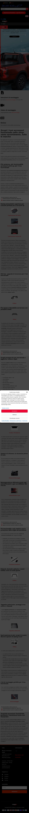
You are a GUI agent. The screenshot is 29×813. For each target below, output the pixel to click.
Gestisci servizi (5, 408)
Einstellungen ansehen (14, 418)
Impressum (24, 420)
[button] (27, 392)
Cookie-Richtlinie (5, 420)
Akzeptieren (14, 411)
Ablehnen (14, 414)
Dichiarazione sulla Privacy (16, 420)
